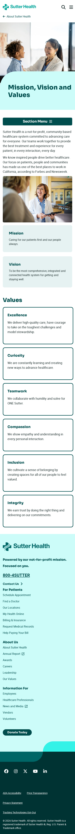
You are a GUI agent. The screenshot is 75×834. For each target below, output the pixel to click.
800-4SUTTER (16, 575)
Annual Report (14, 654)
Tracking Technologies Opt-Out (19, 812)
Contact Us (11, 584)
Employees (9, 694)
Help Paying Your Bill (15, 633)
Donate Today (17, 732)
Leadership (9, 673)
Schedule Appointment (17, 595)
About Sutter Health (15, 647)
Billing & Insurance (14, 620)
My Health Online (13, 614)
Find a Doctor (11, 601)
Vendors (8, 712)
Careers (7, 666)
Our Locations (11, 608)
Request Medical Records (18, 626)
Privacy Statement (13, 802)
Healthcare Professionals (18, 700)
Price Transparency (37, 793)
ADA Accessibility (12, 793)
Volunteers (9, 719)
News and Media (16, 706)
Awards (7, 660)
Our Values (9, 679)
